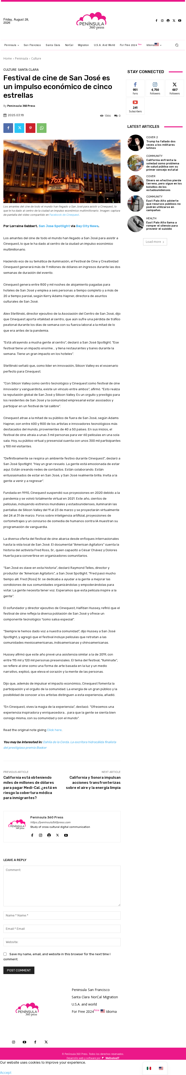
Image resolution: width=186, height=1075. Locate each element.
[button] (177, 45)
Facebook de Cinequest (64, 214)
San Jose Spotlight (54, 226)
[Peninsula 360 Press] (17, 827)
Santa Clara (28, 69)
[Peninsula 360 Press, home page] (91, 21)
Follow (155, 83)
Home (7, 58)
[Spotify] (168, 21)
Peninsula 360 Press (21, 105)
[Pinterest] (30, 128)
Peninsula (21, 58)
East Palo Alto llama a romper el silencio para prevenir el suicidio (162, 225)
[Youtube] (180, 21)
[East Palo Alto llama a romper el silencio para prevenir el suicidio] (135, 224)
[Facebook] (156, 21)
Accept (5, 1072)
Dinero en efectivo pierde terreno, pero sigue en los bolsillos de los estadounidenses (164, 185)
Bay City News (87, 226)
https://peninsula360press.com (50, 822)
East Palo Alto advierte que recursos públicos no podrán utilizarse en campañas (163, 205)
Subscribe (135, 101)
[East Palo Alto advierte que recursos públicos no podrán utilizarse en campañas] (135, 203)
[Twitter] (174, 21)
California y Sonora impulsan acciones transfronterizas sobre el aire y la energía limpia (93, 782)
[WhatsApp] (41, 128)
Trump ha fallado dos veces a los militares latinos (161, 144)
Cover (150, 176)
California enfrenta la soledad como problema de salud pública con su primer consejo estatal (162, 165)
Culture (36, 58)
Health (151, 218)
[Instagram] (162, 21)
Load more (153, 242)
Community (154, 156)
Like (135, 83)
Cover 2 (152, 137)
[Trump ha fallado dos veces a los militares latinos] (135, 143)
